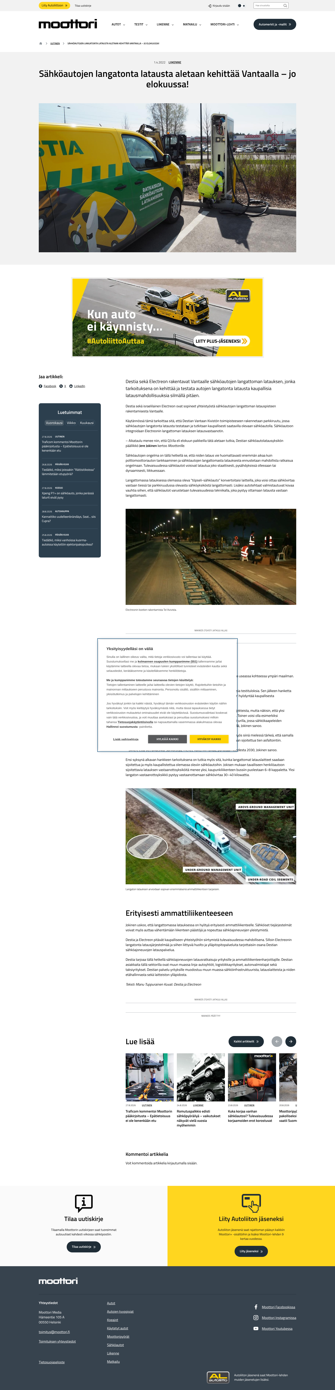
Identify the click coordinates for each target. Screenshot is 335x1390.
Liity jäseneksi (249, 1251)
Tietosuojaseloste (52, 1362)
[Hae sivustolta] (285, 6)
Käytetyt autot (117, 1328)
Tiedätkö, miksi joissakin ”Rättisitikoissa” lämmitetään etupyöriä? (68, 471)
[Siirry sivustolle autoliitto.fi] (218, 1377)
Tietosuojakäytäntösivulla (135, 722)
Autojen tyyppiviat (120, 1311)
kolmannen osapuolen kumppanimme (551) (168, 661)
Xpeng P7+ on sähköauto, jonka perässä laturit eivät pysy (68, 495)
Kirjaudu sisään (221, 6)
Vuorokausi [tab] (54, 422)
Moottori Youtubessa (277, 1328)
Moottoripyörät (118, 1336)
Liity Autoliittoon (52, 5)
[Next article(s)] (290, 1041)
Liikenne (175, 62)
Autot (111, 1303)
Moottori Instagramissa (279, 1317)
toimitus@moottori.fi (54, 1332)
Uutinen (55, 43)
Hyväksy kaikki (209, 739)
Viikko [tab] (71, 422)
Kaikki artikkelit (244, 1041)
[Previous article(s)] (277, 1041)
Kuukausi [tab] (87, 422)
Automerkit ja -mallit (273, 24)
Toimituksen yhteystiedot (57, 1341)
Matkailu (113, 1361)
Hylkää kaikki (168, 739)
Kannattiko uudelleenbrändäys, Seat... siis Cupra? (69, 518)
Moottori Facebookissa (278, 1307)
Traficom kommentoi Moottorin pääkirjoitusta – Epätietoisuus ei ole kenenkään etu (65, 446)
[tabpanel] (70, 490)
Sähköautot (115, 1345)
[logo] (68, 27)
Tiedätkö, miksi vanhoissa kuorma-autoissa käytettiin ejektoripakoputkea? (67, 542)
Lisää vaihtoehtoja (126, 739)
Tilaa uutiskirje (83, 6)
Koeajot (112, 1319)
